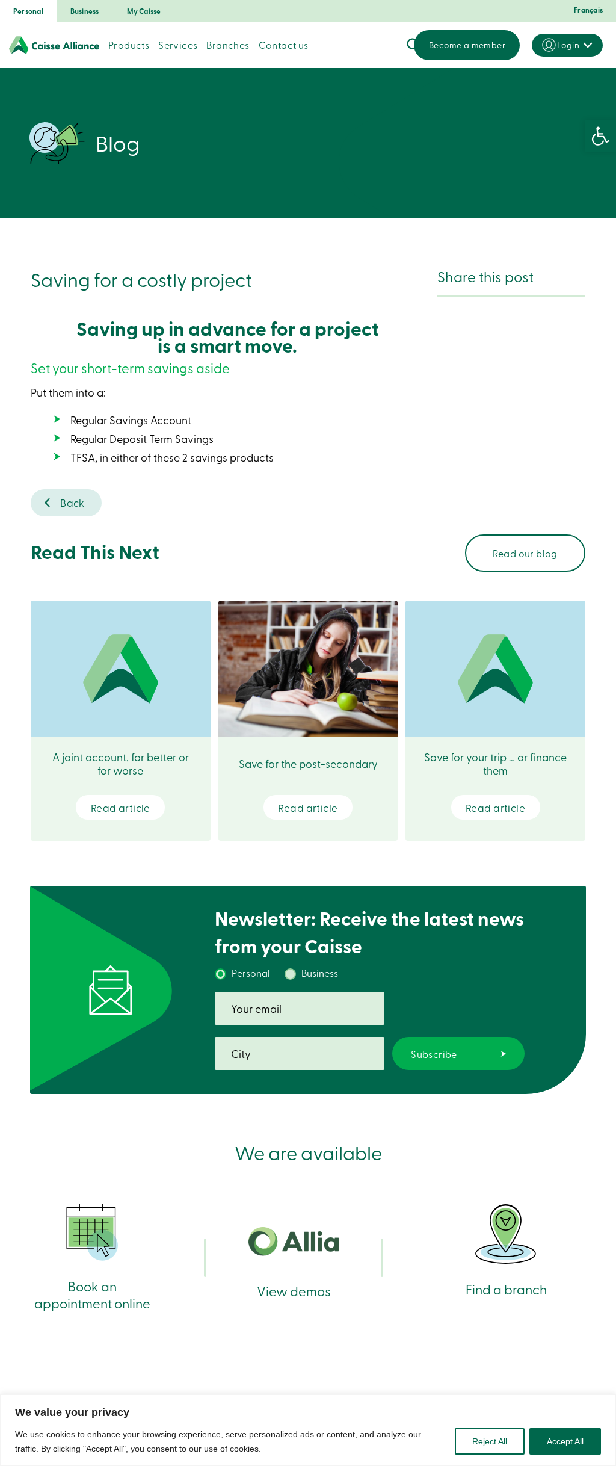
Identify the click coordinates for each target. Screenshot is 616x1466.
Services (177, 44)
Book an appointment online (92, 1294)
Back (72, 502)
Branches (227, 44)
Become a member (467, 45)
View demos (294, 1290)
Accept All (565, 1441)
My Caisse (144, 11)
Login (568, 45)
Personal (28, 11)
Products (128, 44)
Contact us (284, 44)
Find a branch (506, 1288)
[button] (600, 136)
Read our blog (525, 553)
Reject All (489, 1441)
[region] (308, 1430)
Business (84, 11)
